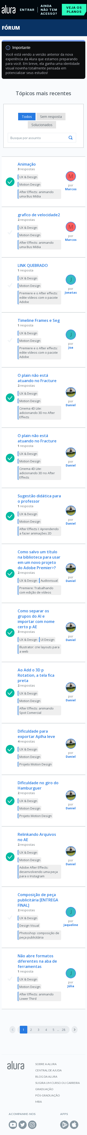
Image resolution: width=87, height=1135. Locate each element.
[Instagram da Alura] (32, 1125)
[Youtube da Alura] (13, 1125)
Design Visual (29, 925)
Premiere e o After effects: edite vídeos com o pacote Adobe (38, 297)
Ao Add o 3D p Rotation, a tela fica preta (36, 675)
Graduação (44, 1089)
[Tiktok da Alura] (42, 1125)
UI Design (47, 639)
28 (63, 1030)
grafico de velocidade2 (39, 214)
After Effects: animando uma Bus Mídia (36, 194)
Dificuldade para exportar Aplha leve (36, 734)
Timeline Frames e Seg (39, 320)
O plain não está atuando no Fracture (37, 378)
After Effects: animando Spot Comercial (36, 710)
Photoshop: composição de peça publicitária (39, 935)
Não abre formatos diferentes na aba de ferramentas (37, 961)
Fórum (11, 27)
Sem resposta (51, 116)
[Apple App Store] (74, 1125)
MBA (38, 1101)
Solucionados (41, 124)
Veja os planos (74, 10)
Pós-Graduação (47, 1095)
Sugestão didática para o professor (39, 498)
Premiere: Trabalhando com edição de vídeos (36, 590)
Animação (27, 164)
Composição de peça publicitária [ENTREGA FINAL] (38, 900)
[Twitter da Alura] (22, 1125)
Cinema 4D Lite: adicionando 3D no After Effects (37, 412)
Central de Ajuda (48, 1070)
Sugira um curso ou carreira (57, 1083)
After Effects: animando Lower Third (36, 996)
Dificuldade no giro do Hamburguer (38, 785)
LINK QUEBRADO (33, 265)
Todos (27, 116)
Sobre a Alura (46, 1064)
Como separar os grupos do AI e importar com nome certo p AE (36, 618)
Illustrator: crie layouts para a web (39, 649)
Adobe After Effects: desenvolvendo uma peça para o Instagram (38, 871)
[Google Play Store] (64, 1125)
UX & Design (28, 177)
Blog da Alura (46, 1076)
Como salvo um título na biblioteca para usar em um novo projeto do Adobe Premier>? (39, 559)
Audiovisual (49, 580)
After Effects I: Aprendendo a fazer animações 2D (39, 531)
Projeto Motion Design (35, 764)
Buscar (70, 138)
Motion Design (29, 184)
